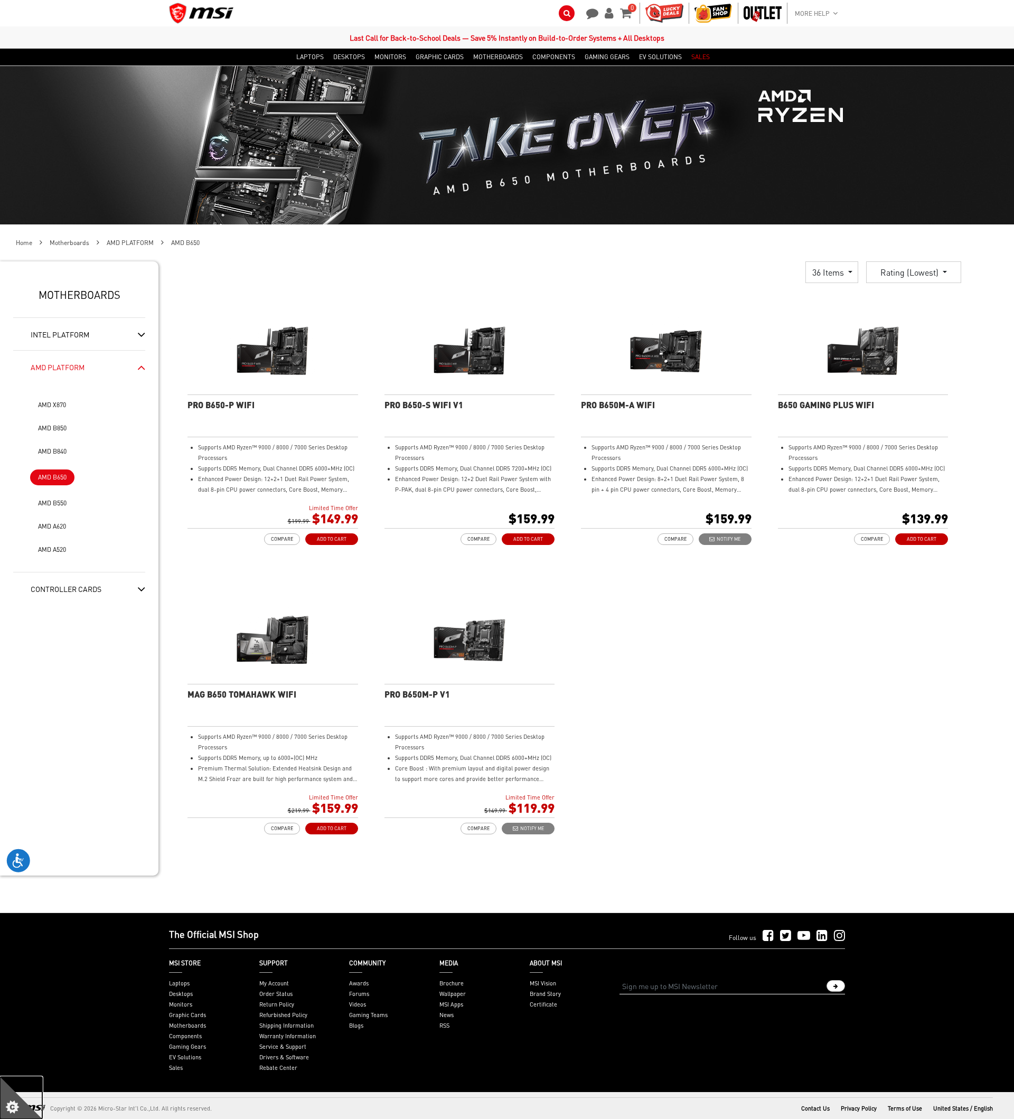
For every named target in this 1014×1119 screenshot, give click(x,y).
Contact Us (815, 1108)
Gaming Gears (187, 1046)
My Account (274, 983)
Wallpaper (452, 994)
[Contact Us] (588, 12)
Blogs (356, 1025)
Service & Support (282, 1046)
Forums (359, 994)
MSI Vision (543, 983)
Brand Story (545, 994)
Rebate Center (278, 1067)
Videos (357, 1004)
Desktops (181, 994)
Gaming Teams (368, 1015)
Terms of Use (905, 1108)
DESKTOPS (349, 57)
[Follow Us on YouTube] (803, 936)
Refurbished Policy (283, 1015)
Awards (359, 983)
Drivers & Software (284, 1057)
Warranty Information (287, 1036)
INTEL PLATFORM (60, 334)
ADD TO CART (331, 539)
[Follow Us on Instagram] (839, 936)
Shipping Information (286, 1025)
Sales (176, 1067)
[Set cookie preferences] (21, 1098)
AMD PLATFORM (130, 243)
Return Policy (276, 1004)
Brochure (451, 983)
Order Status (276, 994)
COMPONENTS (553, 57)
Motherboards (69, 243)
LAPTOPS (310, 57)
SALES (700, 57)
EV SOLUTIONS (660, 57)
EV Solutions (185, 1057)
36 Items (829, 272)
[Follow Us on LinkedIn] (822, 936)
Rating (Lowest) (910, 272)
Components (185, 1036)
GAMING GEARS (607, 57)
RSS (444, 1025)
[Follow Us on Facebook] (768, 936)
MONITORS (390, 57)
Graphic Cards (187, 1015)
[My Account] (607, 12)
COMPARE (282, 539)
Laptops (179, 983)
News (446, 1015)
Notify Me (727, 539)
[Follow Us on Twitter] (785, 936)
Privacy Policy (859, 1108)
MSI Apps (451, 1004)
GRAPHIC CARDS (440, 57)
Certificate (543, 1004)
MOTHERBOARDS (498, 57)
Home (24, 243)
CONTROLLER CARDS (66, 589)
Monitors (180, 1004)
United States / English (963, 1108)
